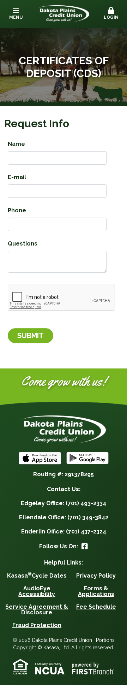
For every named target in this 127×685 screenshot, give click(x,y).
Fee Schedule (96, 606)
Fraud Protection (36, 625)
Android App (87, 458)
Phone (17, 210)
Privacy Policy (96, 575)
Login (111, 17)
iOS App (40, 458)
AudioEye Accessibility (36, 591)
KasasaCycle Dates (37, 575)
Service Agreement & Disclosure (36, 609)
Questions (22, 243)
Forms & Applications (96, 591)
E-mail (17, 177)
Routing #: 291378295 (63, 474)
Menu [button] (16, 17)
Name (16, 144)
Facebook (84, 546)
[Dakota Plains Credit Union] (63, 13)
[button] (111, 14)
